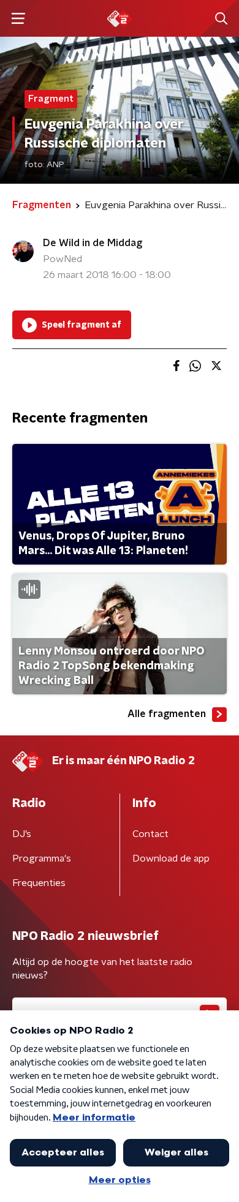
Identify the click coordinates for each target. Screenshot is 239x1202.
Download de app (171, 858)
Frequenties (39, 883)
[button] (18, 18)
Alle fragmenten (166, 714)
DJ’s (21, 834)
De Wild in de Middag (92, 243)
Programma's (41, 858)
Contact (150, 834)
